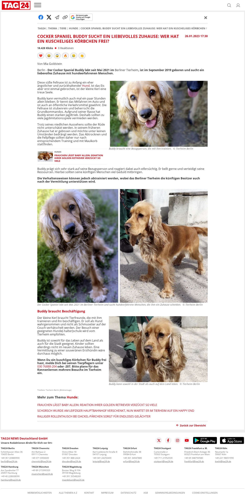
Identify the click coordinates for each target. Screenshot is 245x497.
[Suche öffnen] (229, 5)
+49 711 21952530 (163, 457)
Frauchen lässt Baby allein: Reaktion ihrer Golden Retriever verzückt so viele (78, 158)
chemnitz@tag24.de (41, 461)
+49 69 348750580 (193, 457)
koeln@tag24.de (223, 461)
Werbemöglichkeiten (39, 493)
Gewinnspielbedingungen (170, 493)
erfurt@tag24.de (131, 461)
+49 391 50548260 (71, 476)
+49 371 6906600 (40, 457)
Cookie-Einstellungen (205, 493)
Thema (52, 28)
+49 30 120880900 (10, 457)
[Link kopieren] (65, 17)
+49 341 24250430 (102, 457)
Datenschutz (128, 493)
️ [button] (41, 56)
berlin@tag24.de (9, 461)
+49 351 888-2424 (71, 457)
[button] (238, 5)
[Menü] (37, 5)
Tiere (63, 28)
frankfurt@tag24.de (194, 461)
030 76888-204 (47, 366)
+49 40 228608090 (10, 476)
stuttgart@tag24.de (163, 461)
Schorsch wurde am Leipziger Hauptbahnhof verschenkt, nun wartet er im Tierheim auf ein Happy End (115, 411)
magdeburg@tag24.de (73, 479)
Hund (86, 86)
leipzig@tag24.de (101, 461)
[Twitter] (159, 440)
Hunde (73, 28)
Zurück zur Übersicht (193, 425)
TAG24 (42, 28)
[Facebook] (168, 440)
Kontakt (89, 493)
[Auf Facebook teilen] (40, 17)
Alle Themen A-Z (68, 493)
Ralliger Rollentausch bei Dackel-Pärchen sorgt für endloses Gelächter (93, 416)
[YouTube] (187, 440)
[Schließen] (206, 18)
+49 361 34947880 (132, 457)
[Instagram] (177, 440)
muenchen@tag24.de (42, 473)
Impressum (107, 493)
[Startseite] (16, 5)
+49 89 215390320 (41, 470)
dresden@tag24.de (71, 461)
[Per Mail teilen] (57, 17)
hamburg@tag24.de (11, 479)
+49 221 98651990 (224, 457)
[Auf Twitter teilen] (49, 17)
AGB (145, 493)
